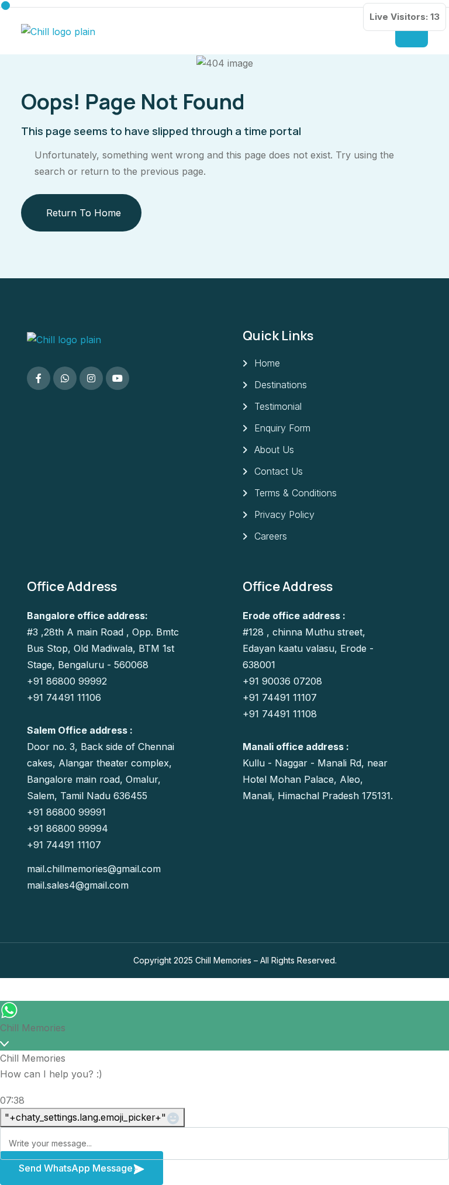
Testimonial (278, 406)
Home (267, 363)
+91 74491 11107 (64, 845)
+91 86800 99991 (66, 812)
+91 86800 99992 (67, 681)
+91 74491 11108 (280, 714)
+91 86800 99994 (67, 828)
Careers (270, 536)
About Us (274, 449)
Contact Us (278, 471)
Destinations (280, 385)
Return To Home (83, 213)
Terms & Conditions (295, 493)
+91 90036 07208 (282, 681)
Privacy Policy (284, 514)
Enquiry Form (282, 428)
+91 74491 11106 (64, 697)
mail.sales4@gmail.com (78, 885)
